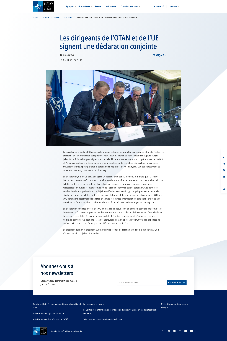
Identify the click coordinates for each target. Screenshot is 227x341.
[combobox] (174, 6)
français (158, 55)
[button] (174, 6)
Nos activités (84, 6)
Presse (98, 6)
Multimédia (111, 6)
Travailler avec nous (129, 6)
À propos (70, 6)
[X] (224, 151)
